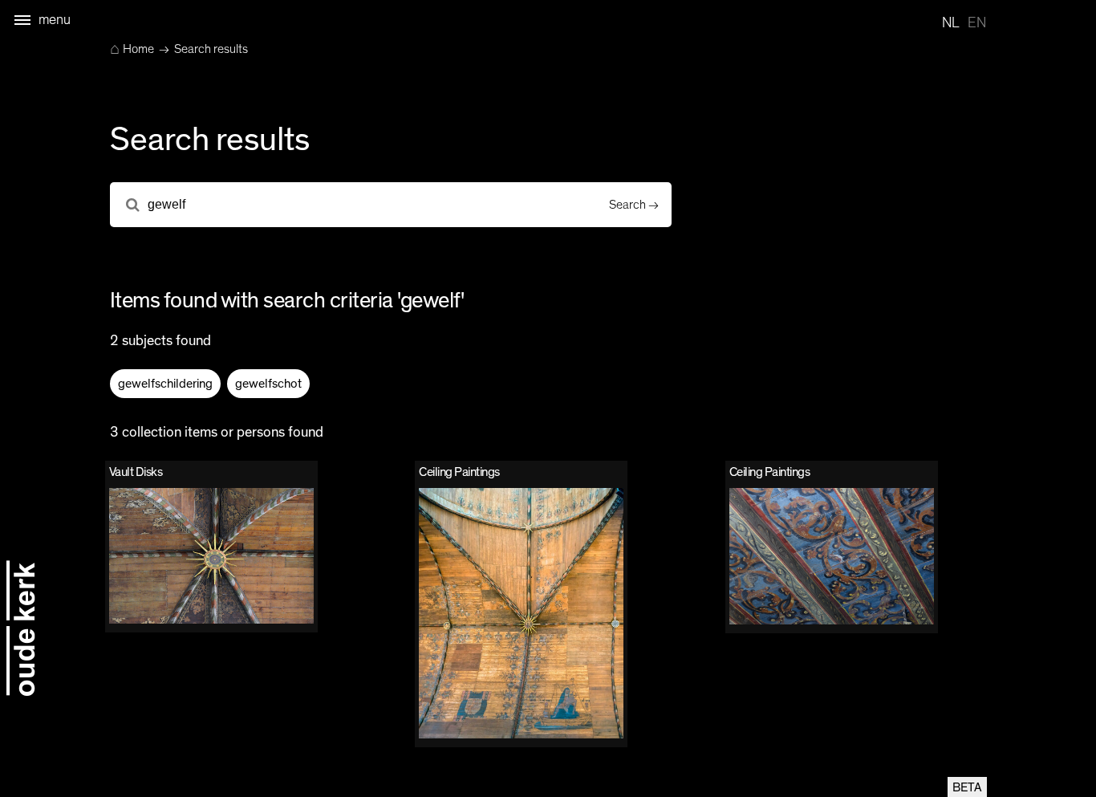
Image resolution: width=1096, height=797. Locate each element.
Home (132, 49)
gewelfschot (268, 383)
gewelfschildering (165, 383)
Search (627, 204)
